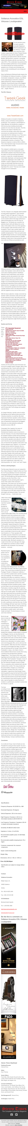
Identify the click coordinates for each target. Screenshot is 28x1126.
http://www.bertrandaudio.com (9, 909)
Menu (25, 11)
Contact (18, 1123)
